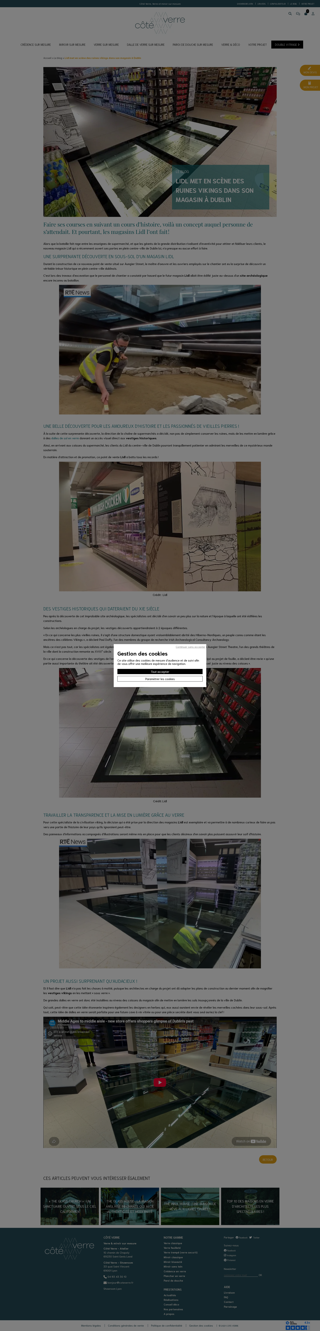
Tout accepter (160, 671)
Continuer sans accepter (190, 646)
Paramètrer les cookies (160, 679)
